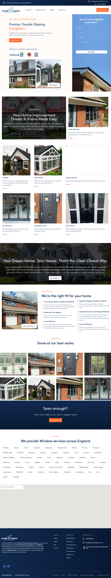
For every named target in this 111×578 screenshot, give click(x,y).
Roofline (5, 178)
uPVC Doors (70, 226)
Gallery (52, 10)
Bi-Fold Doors (7, 226)
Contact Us (61, 10)
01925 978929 (101, 4)
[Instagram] (8, 566)
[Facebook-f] (4, 566)
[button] (34, 110)
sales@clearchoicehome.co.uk (99, 1)
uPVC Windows (73, 129)
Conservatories (71, 178)
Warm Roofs (38, 178)
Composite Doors (40, 226)
